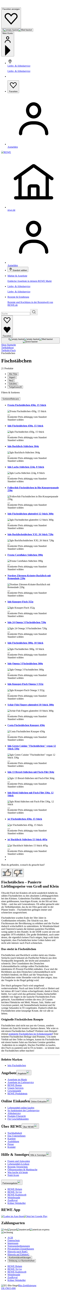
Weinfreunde (14, 1197)
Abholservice (14, 1113)
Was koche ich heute (18, 1172)
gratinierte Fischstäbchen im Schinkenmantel (30, 1034)
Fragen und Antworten (19, 1161)
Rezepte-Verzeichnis (18, 1166)
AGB (10, 1237)
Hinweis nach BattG (18, 1251)
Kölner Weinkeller (17, 1203)
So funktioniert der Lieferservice (23, 1110)
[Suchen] (34, 312)
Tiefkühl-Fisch (8, 350)
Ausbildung (13, 1141)
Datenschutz (14, 1240)
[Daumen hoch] (7, 873)
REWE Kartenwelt (17, 1194)
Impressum (13, 1243)
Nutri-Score (13, 1175)
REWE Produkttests (17, 1093)
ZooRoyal (13, 1200)
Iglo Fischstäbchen (17, 1065)
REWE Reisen (15, 1189)
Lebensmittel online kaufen (21, 1107)
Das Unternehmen (16, 1136)
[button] (9, 414)
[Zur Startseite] (12, 6)
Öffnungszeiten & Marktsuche (22, 1169)
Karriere (12, 1138)
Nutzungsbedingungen (19, 1246)
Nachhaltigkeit (15, 1133)
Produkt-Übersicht (17, 1116)
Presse (11, 1144)
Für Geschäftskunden (18, 1119)
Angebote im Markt (17, 1079)
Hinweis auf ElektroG (18, 1254)
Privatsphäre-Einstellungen (21, 1248)
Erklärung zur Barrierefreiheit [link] (22, 1261)
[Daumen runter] (18, 873)
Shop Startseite (8, 344)
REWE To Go (15, 1192)
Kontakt (11, 1147)
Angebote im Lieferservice (21, 1082)
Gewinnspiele (14, 1090)
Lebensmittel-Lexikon (18, 1164)
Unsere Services (15, 1088)
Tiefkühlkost (7, 347)
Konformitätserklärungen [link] (20, 1257)
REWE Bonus (15, 1085)
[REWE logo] (6, 152)
